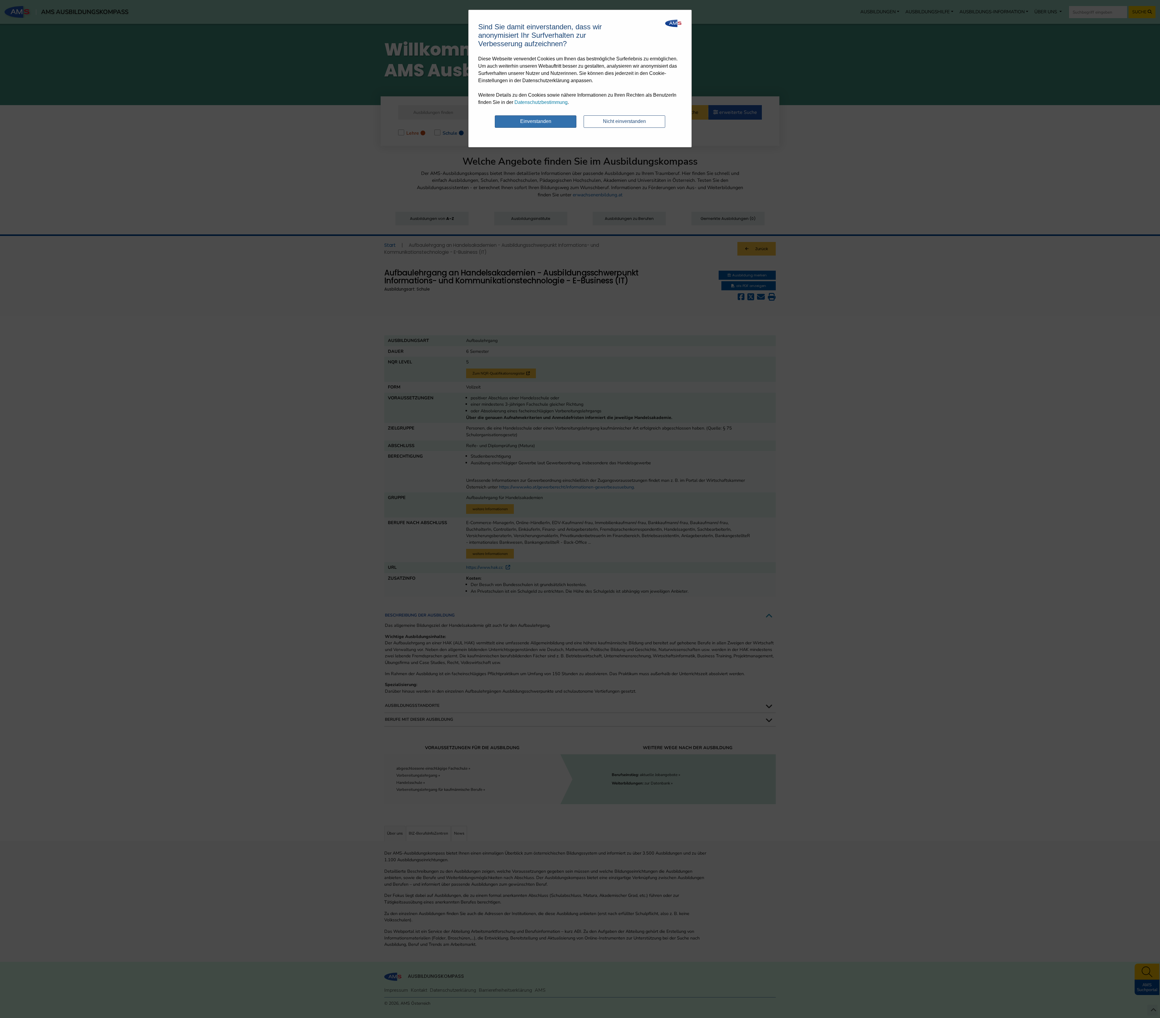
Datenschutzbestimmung (541, 102)
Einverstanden (535, 121)
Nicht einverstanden (624, 121)
